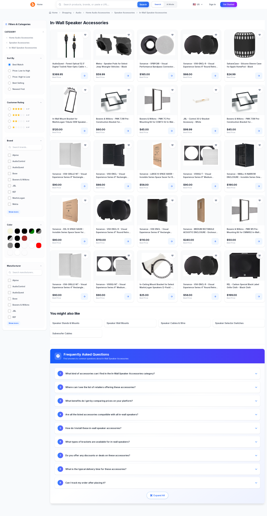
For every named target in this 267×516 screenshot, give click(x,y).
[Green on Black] (17, 245)
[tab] (158, 4)
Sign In (212, 4)
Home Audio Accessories (98, 12)
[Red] (38, 245)
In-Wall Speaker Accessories (153, 12)
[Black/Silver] (10, 238)
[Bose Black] (17, 238)
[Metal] (24, 245)
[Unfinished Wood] (10, 252)
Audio (78, 12)
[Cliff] (38, 238)
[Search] (60, 4)
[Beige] (10, 231)
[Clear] (31, 238)
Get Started (228, 4)
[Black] (17, 231)
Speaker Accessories (124, 12)
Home (40, 4)
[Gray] (10, 245)
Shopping (66, 12)
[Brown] (24, 238)
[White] (17, 252)
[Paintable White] (31, 245)
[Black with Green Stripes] (31, 231)
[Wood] (24, 252)
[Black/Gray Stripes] (38, 231)
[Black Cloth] (24, 231)
